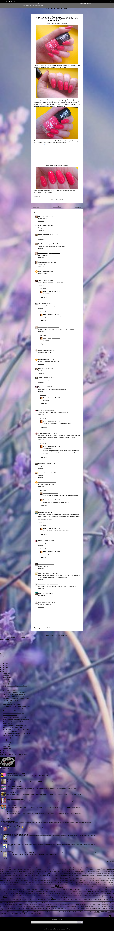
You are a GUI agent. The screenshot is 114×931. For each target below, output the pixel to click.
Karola (40, 350)
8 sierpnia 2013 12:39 (52, 584)
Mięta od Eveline (7, 702)
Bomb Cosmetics (50, 873)
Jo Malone (99, 884)
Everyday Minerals (24, 880)
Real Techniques (65, 902)
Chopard (57, 875)
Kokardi (88, 886)
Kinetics (61, 886)
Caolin (22, 875)
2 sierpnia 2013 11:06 (54, 500)
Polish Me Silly (46, 901)
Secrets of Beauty (65, 904)
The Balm (2, 908)
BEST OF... (72, 871)
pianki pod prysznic (110, 899)
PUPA (44, 902)
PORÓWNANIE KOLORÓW (106, 901)
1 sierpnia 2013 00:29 (47, 216)
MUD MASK (27, 895)
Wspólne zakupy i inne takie (14, 786)
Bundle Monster (110, 873)
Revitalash (100, 902)
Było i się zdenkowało (8, 688)
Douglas (40, 878)
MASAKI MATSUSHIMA (33, 893)
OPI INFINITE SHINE (72, 897)
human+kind (3, 884)
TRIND (87, 908)
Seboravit (55, 904)
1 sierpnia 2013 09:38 (47, 280)
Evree (29, 880)
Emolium (96, 878)
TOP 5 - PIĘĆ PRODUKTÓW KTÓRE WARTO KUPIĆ (66, 908)
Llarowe (103, 889)
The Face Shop (17, 908)
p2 (113, 897)
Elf (93, 878)
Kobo (82, 886)
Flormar (72, 880)
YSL (76, 911)
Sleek (34, 906)
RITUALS (2, 904)
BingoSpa (95, 871)
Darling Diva (84, 877)
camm (40, 368)
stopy (75, 906)
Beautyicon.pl (42, 584)
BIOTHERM (14, 873)
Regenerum (88, 902)
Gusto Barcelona (44, 882)
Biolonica (5, 873)
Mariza (22, 893)
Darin (39, 225)
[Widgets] (110, 916)
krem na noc (99, 887)
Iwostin (66, 884)
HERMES (76, 882)
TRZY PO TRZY (102, 908)
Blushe (38, 873)
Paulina (40, 564)
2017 (3, 663)
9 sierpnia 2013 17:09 (47, 593)
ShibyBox (98, 904)
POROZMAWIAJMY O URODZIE (92, 901)
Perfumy (66, 899)
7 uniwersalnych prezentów (18, 867)
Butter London (8, 875)
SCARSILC (39, 904)
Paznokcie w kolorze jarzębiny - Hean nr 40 (14, 717)
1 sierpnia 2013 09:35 (47, 271)
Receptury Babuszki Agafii (74, 902)
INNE (50, 884)
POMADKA (67, 901)
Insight (53, 884)
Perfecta (62, 899)
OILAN (48, 897)
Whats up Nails (11, 911)
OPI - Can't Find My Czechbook (11, 735)
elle (39, 303)
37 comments (64, 23)
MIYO (105, 893)
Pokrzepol (40, 901)
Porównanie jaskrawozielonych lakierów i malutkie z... (17, 698)
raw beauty (59, 902)
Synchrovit (97, 906)
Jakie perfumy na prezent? (14, 844)
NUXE (110, 895)
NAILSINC (63, 895)
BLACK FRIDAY (27, 873)
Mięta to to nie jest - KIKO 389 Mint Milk (13, 721)
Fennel (63, 880)
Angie (40, 512)
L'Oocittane (5, 889)
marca (5, 744)
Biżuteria (22, 873)
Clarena (74, 875)
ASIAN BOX (37, 869)
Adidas (42, 867)
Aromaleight (8, 869)
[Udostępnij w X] (37, 196)
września (5, 679)
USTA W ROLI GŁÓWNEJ (51, 910)
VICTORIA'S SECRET (89, 910)
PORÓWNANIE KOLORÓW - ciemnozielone (14, 694)
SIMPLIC (18, 906)
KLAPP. (70, 886)
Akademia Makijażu (48, 867)
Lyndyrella (30, 891)
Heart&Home (62, 882)
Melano (65, 893)
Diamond (28, 878)
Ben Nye (64, 871)
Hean (58, 882)
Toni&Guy (36, 908)
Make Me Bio (61, 891)
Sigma (107, 904)
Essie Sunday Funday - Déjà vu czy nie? (13, 713)
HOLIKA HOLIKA (87, 882)
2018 (3, 661)
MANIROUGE (104, 891)
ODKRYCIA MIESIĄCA (19, 897)
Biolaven (112, 871)
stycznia (5, 748)
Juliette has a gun (15, 886)
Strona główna (57, 207)
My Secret (46, 895)
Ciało (60, 875)
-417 (1, 867)
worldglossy (41, 463)
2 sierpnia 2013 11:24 (54, 551)
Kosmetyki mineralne (56, 888)
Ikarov (11, 884)
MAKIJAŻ (85, 891)
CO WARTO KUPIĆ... (91, 875)
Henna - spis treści (7, 822)
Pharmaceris (94, 899)
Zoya (24, 913)
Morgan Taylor (11, 895)
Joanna (104, 884)
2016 (3, 665)
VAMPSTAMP (61, 910)
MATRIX (48, 893)
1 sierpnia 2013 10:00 (46, 303)
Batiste (5, 871)
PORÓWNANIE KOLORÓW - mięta (12, 727)
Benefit (67, 871)
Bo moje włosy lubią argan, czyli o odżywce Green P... (17, 729)
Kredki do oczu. (66, 887)
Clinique (82, 875)
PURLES (52, 902)
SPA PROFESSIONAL (59, 906)
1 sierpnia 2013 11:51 (48, 368)
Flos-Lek (76, 880)
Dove (43, 878)
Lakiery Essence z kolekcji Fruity (15, 799)
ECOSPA (82, 878)
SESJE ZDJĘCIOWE (91, 904)
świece (110, 906)
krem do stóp (87, 887)
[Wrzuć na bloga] (36, 196)
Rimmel (112, 902)
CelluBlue (38, 875)
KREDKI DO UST (74, 887)
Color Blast (111, 875)
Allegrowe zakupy (11, 792)
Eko (88, 878)
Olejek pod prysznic (60, 897)
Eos (99, 878)
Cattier (29, 875)
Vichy (82, 910)
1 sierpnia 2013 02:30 (54, 234)
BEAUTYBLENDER (41, 871)
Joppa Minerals (3, 886)
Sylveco (93, 906)
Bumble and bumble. (102, 873)
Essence (2, 880)
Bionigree (9, 873)
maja (4, 740)
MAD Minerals (44, 891)
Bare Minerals (98, 869)
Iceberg (8, 884)
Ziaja (15, 913)
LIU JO (100, 889)
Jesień (91, 884)
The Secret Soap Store (26, 908)
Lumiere (13, 891)
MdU (62, 893)
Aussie (50, 869)
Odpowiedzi (43, 288)
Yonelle (69, 911)
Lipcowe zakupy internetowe (10, 731)
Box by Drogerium (77, 873)
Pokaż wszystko (110, 861)
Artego (22, 869)
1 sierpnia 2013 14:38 (51, 433)
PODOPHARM (34, 901)
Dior (31, 878)
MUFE (33, 895)
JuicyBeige (41, 262)
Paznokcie (61, 199)
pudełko (34, 902)
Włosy (24, 912)
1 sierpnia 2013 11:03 (48, 350)
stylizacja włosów (80, 906)
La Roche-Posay (34, 889)
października (6, 677)
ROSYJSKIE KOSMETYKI (11, 904)
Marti (39, 216)
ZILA (18, 913)
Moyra (20, 895)
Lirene (97, 889)
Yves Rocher (81, 911)
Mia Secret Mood (81, 893)
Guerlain (38, 882)
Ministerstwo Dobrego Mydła (91, 893)
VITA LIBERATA (106, 910)
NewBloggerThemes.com (65, 929)
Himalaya (81, 882)
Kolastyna (92, 886)
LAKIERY (41, 889)
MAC (34, 891)
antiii (44, 493)
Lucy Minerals (3, 891)
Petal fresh (72, 899)
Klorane (79, 886)
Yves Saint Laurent (89, 911)
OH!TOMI (44, 897)
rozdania (20, 904)
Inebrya (35, 884)
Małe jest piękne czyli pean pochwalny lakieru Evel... (17, 706)
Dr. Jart (54, 878)
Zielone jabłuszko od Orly (9, 711)
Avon (65, 869)
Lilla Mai (86, 889)
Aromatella (14, 869)
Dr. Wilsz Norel (59, 878)
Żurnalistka (41, 433)
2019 (3, 659)
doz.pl (45, 878)
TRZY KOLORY (93, 908)
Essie (7, 880)
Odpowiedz (41, 221)
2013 (3, 671)
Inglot (38, 884)
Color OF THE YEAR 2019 (11, 877)
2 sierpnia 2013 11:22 (54, 528)
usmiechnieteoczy (43, 234)
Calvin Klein (18, 875)
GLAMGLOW (9, 882)
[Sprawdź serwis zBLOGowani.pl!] (4, 768)
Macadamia (38, 891)
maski (44, 893)
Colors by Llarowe (33, 877)
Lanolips (51, 889)
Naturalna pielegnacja (83, 895)
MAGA (54, 891)
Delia (101, 877)
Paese (1, 899)
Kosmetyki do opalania (33, 887)
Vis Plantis (100, 910)
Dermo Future (22, 878)
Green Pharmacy (31, 882)
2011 (3, 752)
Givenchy (112, 880)
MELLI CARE (70, 893)
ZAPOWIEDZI (104, 911)
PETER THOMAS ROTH (81, 899)
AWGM (68, 869)
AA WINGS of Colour (35, 867)
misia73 (40, 602)
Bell (50, 871)
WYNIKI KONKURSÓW (47, 911)
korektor (102, 886)
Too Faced (49, 908)
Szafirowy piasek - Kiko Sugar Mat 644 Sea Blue (15, 725)
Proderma (17, 902)
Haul (55, 882)
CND (85, 875)
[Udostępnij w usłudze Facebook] (39, 196)
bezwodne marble (78, 871)
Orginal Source (91, 897)
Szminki (107, 906)
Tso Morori (108, 908)
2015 (3, 667)
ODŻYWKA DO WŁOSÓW (31, 897)
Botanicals (65, 873)
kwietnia (5, 742)
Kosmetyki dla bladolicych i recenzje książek (15, 834)
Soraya (53, 906)
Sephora (81, 904)
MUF (31, 895)
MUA (23, 895)
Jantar (88, 884)
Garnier (100, 880)
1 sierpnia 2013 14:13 (47, 387)
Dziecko (71, 878)
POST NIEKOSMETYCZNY (7, 902)
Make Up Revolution (79, 891)
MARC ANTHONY (9, 893)
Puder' (40, 902)
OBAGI (1, 897)
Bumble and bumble (93, 873)
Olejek (54, 897)
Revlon (104, 902)
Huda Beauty (111, 882)
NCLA (95, 895)
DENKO (105, 877)
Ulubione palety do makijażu (22, 910)
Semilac (72, 904)
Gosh (25, 882)
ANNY (90, 868)
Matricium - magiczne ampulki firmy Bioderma (15, 708)
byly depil (13, 875)
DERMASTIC (11, 878)
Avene (62, 869)
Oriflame (102, 897)
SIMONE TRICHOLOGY (11, 906)
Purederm (48, 902)
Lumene (9, 891)
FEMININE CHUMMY (57, 880)
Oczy (5, 897)
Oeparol (40, 897)
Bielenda (90, 871)
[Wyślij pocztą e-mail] (34, 196)
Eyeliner (36, 880)
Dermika (17, 878)
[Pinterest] (9, 1)
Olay (51, 897)
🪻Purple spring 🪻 (13, 827)
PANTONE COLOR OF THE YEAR (28, 899)
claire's (70, 875)
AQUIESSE (102, 867)
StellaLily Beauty (7, 851)
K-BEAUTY (21, 886)
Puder (37, 902)
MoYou (17, 895)
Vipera (96, 910)
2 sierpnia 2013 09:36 (54, 291)
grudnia (5, 673)
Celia (34, 875)
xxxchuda (41, 473)
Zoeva (21, 913)
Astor (41, 869)
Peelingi (58, 899)
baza (8, 871)
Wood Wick (30, 911)
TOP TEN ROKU (81, 908)
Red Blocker (83, 902)
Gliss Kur (14, 882)
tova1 (58, 23)
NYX (113, 895)
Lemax (82, 889)
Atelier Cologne (46, 869)
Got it (89, 3)
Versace (75, 910)
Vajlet (39, 280)
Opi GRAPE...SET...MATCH (10, 700)
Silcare (110, 904)
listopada (5, 675)
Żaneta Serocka (43, 327)
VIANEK (79, 910)
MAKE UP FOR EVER (69, 891)
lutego (5, 746)
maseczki (41, 893)
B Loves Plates (74, 869)
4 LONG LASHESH (7, 867)
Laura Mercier (62, 889)
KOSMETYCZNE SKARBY (11, 887)
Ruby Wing (34, 904)
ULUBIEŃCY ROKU (11, 910)
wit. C (20, 911)
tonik (39, 908)
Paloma (17, 899)
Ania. (39, 593)
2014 (3, 669)
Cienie (66, 875)
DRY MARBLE (66, 878)
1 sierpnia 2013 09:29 (54, 253)
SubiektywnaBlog (43, 253)
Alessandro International (58, 867)
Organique (84, 897)
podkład (29, 901)
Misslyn (101, 893)
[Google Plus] (12, 1)
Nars (75, 895)
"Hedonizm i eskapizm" (9, 821)
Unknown (41, 359)
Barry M (104, 869)
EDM (85, 878)
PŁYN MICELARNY (22, 901)
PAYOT (45, 899)
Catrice (26, 875)
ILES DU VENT (16, 884)
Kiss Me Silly (66, 886)
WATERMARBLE (3, 911)
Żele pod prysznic (37, 913)
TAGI (113, 906)
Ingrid (40, 884)
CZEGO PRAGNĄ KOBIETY (68, 877)
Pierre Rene (2, 901)
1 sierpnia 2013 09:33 (50, 262)
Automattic (49, 929)
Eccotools (75, 878)
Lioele (93, 889)
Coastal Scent (100, 875)
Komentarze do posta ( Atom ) (60, 635)
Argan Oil (112, 867)
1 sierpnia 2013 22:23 (52, 493)
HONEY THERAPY (96, 882)
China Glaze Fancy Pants (9, 690)
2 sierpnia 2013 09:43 (48, 540)
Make (57, 891)
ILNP (28, 884)
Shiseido (103, 904)
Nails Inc (59, 895)
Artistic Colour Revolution (29, 869)
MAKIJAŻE (91, 891)
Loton (109, 889)
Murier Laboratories (39, 895)
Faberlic (39, 880)
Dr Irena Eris (50, 878)
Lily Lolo (90, 889)
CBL (32, 875)
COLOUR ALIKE (41, 877)
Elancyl (90, 878)
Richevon (108, 902)
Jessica (95, 884)
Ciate (63, 875)
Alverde (75, 868)
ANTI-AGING (95, 867)
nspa (103, 895)
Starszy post (78, 207)
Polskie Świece (61, 901)
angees (40, 410)
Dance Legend (77, 877)
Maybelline (58, 893)
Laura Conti (56, 889)
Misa (98, 893)
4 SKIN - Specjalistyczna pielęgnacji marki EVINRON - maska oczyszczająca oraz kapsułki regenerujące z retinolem (37, 852)
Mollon (1, 895)
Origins (107, 897)
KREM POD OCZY (106, 887)
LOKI (106, 889)
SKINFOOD (30, 906)
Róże (30, 904)
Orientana (97, 897)
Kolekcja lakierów (7, 723)
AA (29, 868)
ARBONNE (107, 867)
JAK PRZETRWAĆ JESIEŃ (74, 884)
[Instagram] (14, 1)
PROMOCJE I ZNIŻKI (24, 902)
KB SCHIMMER (34, 886)
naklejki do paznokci (70, 895)
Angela (40, 377)
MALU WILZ (98, 891)
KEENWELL (40, 886)
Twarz (4, 910)
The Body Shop (8, 908)
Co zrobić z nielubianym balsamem (16, 779)
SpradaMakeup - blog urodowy (11, 826)
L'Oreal (10, 889)
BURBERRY (2, 875)
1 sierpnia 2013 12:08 (48, 377)
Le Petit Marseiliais (75, 889)
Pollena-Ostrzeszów (53, 901)
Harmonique (51, 882)
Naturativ (91, 895)
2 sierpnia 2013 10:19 (48, 564)
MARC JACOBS (17, 893)
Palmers (14, 899)
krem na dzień (93, 887)
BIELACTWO (85, 871)
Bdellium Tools (15, 871)
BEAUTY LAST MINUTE (31, 871)
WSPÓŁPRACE (37, 911)
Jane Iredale (84, 884)
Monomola (5, 895)
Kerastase (45, 886)
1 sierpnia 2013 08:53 (52, 244)
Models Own (110, 893)
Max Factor (52, 893)
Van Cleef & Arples (68, 910)
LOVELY (112, 889)
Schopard (44, 904)
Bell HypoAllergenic (57, 871)
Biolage (108, 871)
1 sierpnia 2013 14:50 (50, 473)
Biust (18, 873)
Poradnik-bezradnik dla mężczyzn (78, 901)
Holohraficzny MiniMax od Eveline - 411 (13, 696)
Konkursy (97, 886)
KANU (28, 886)
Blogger (64, 863)
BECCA (47, 871)
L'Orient (28, 889)
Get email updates (57, 919)
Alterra (71, 867)
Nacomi (51, 895)
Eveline (56, 199)
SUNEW (86, 906)
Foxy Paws (96, 880)
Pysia (39, 387)
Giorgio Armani (106, 880)
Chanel (44, 875)
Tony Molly (43, 908)
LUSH (17, 891)
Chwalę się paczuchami (13, 811)
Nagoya (55, 895)
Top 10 (53, 908)
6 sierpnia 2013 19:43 (52, 573)
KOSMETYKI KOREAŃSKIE (44, 887)
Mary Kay (26, 893)
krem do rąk (81, 887)
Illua (26, 884)
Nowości (99, 895)
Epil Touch (102, 878)
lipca (4, 684)
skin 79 (22, 906)
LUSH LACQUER (23, 891)
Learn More (82, 3)
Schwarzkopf (49, 904)
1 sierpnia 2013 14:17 (48, 410)
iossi (56, 884)
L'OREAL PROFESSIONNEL (19, 889)
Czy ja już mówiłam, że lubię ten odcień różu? (15, 686)
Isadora (59, 884)
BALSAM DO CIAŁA (86, 869)
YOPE (73, 911)
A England (26, 867)
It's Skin (62, 884)
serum (85, 904)
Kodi (85, 886)
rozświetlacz (26, 904)
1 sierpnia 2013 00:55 (47, 225)
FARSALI (48, 880)
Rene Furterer (94, 902)
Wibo (17, 911)
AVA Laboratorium (56, 869)
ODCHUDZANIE (10, 897)
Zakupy (97, 912)
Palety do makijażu (7, 899)
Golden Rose (20, 882)
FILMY (68, 880)
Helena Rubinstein (69, 882)
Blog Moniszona (57, 8)
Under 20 (32, 910)
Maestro (50, 891)
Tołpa (32, 908)
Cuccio (51, 877)
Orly (111, 897)
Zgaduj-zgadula (10, 913)
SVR (89, 906)
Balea (79, 869)
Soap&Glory (44, 906)
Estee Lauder (12, 880)
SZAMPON (102, 906)
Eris (109, 878)
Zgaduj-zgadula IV (11, 805)
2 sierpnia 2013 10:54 (54, 398)
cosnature (48, 877)
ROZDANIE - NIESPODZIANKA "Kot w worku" (19, 773)
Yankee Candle (63, 911)
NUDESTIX (106, 895)
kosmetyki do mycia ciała (22, 887)
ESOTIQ (112, 878)
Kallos (25, 886)
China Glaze (50, 875)
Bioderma (103, 871)
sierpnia (5, 681)
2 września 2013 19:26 (49, 602)
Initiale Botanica (45, 884)
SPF (65, 906)
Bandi (92, 869)
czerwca (5, 738)
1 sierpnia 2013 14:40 (51, 463)
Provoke (31, 902)
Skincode (26, 906)
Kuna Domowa (42, 573)
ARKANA (2, 869)
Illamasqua (22, 884)
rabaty (55, 902)
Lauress (68, 889)
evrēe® (32, 880)
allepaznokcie (67, 867)
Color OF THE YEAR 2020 (23, 877)
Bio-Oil (98, 871)
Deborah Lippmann (91, 877)
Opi (65, 897)
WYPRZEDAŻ (56, 911)
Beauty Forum (22, 871)
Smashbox (38, 906)
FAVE (51, 880)
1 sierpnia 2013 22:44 (48, 512)
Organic (79, 897)
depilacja (109, 877)
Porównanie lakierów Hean (10, 715)
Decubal (98, 877)
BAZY (11, 871)
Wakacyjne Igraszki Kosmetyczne (12, 704)
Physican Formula (101, 899)
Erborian (106, 878)
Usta (43, 910)
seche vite (59, 904)
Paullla (40, 540)
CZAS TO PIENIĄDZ (57, 877)
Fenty (66, 880)
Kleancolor (75, 886)
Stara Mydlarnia (70, 906)
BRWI (87, 873)
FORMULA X (91, 880)
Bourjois (69, 873)
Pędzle (89, 899)
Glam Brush (3, 882)
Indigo (31, 884)
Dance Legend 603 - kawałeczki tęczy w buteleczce (16, 719)
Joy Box (9, 886)
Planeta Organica (13, 901)
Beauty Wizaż (42, 244)
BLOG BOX (33, 873)
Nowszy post (36, 207)
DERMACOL (5, 878)
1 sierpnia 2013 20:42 (50, 482)
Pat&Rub (40, 899)
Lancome (47, 889)
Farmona (43, 880)
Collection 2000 (106, 875)
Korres (105, 886)
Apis (99, 867)
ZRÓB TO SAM (29, 913)
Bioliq (1, 873)
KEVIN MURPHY (51, 886)
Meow (75, 893)
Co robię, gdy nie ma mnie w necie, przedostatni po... (17, 733)
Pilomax (7, 901)
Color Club (3, 877)
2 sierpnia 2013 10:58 (54, 446)
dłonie (36, 878)
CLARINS (78, 875)
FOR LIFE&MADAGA (83, 880)
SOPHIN (49, 906)
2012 (3, 750)
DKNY (33, 878)
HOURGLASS (104, 882)
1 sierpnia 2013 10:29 (53, 327)
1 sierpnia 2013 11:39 (49, 359)
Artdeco (19, 869)
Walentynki (112, 910)
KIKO (57, 886)
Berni (39, 271)
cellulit (41, 875)
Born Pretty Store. (59, 873)
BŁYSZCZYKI (43, 873)
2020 (3, 657)
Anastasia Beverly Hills (83, 867)
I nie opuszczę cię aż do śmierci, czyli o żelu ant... (16, 692)
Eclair (78, 878)
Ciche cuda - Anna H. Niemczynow (16, 835)
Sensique (76, 904)
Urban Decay (38, 910)
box (72, 873)
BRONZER (83, 873)
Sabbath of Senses (8, 843)
